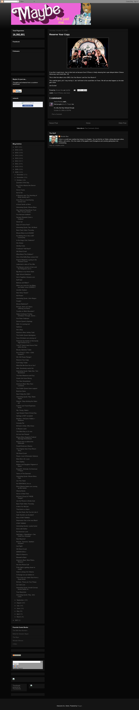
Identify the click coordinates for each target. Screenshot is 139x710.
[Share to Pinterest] (86, 90)
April (18, 614)
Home (88, 123)
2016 (17, 150)
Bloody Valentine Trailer (23, 350)
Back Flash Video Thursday (25, 230)
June (18, 608)
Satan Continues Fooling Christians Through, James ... (26, 315)
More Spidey (20, 462)
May (18, 611)
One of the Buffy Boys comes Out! (27, 257)
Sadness (19, 327)
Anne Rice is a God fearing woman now (25, 200)
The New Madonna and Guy (25, 375)
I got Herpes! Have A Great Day (26, 413)
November (20, 177)
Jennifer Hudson (21, 290)
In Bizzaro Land (21, 429)
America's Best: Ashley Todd (25, 332)
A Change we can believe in (25, 575)
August (19, 603)
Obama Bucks (20, 491)
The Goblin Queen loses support (26, 388)
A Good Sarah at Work (23, 204)
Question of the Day (22, 182)
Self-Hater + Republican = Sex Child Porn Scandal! (26, 535)
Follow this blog (28, 105)
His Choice (19, 243)
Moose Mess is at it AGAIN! (25, 233)
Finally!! (18, 301)
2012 (17, 161)
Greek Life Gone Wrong (24, 378)
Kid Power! (19, 295)
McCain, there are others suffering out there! (24, 307)
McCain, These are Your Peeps (26, 582)
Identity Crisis (20, 246)
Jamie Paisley (58, 101)
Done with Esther (21, 529)
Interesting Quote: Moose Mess (26, 207)
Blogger (79, 706)
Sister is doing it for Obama (25, 572)
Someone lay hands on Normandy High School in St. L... (27, 341)
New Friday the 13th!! (23, 394)
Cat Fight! (19, 546)
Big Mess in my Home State (25, 271)
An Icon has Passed (22, 434)
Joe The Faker (21, 481)
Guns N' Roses (58, 93)
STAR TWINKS (21, 523)
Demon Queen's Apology (24, 321)
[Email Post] (74, 90)
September (20, 600)
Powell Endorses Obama (24, 446)
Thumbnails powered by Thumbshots (17, 687)
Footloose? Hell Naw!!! (23, 248)
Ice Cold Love (20, 585)
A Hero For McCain (22, 506)
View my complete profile (56, 145)
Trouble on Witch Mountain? (25, 311)
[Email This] (78, 90)
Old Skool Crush (21, 251)
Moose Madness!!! (22, 304)
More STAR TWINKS (23, 517)
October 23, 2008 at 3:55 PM (62, 110)
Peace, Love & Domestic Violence (27, 456)
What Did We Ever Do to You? (26, 365)
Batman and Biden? (22, 283)
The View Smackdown (23, 381)
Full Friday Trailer (22, 362)
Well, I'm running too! (23, 324)
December (20, 174)
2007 (17, 620)
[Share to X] (82, 90)
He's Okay (19, 329)
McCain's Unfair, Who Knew (25, 426)
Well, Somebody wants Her (25, 368)
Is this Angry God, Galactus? (25, 240)
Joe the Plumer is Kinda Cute (25, 501)
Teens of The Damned (23, 473)
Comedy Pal (20, 423)
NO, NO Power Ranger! (23, 357)
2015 (17, 152)
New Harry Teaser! (22, 293)
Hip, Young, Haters (22, 410)
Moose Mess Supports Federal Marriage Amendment (26, 438)
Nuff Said (19, 280)
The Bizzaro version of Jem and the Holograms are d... (26, 268)
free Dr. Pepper (67, 104)
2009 (17, 169)
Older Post (122, 123)
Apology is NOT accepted (24, 416)
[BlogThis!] (80, 90)
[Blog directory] (17, 655)
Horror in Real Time (22, 493)
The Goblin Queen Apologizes (26, 335)
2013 (17, 158)
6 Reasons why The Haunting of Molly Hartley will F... (26, 196)
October (19, 180)
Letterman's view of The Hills (25, 264)
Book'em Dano (21, 391)
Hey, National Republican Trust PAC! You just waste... (26, 211)
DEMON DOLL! (21, 552)
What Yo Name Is (21, 554)
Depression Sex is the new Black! (27, 520)
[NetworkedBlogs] (28, 103)
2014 (17, 155)
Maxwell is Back (21, 557)
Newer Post (53, 123)
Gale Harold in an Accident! (25, 515)
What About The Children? (24, 254)
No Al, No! (19, 192)
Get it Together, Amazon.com (25, 277)
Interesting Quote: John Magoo (26, 298)
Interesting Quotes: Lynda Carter (26, 526)
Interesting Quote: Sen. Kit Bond (26, 227)
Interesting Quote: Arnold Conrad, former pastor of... (27, 588)
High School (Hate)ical (23, 274)
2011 (16, 164)
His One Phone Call (22, 564)
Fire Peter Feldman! (22, 318)
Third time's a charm (23, 509)
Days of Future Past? (23, 224)
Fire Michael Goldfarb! (23, 214)
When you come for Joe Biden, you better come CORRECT (26, 286)
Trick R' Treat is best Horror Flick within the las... (26, 346)
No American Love (22, 531)
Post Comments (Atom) (92, 128)
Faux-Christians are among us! (26, 338)
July (18, 605)
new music (67, 93)
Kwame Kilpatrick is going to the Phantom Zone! (26, 260)
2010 (17, 166)
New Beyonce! (21, 539)
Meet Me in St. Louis (23, 459)
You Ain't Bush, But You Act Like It (27, 512)
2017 (17, 147)
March (19, 617)
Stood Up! (19, 222)
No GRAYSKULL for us (23, 483)
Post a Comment (57, 114)
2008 (17, 172)
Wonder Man (64, 136)
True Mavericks (21, 592)
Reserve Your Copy (22, 360)
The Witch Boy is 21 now (24, 431)
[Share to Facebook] (84, 90)
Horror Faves (20, 190)
